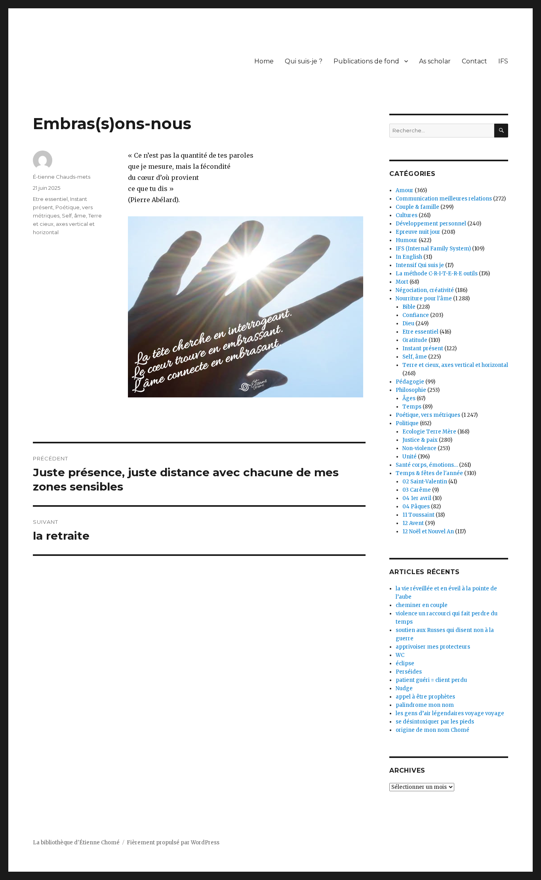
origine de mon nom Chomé (432, 730)
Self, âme (74, 215)
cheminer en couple (422, 605)
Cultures (406, 215)
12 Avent (413, 523)
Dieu (408, 323)
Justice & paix (420, 440)
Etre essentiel (50, 199)
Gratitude (414, 340)
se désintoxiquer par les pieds (435, 721)
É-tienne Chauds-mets (61, 177)
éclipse (405, 663)
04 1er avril (416, 498)
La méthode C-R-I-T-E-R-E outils (437, 273)
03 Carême (416, 490)
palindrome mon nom (425, 705)
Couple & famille (417, 207)
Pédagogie (410, 381)
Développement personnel (431, 223)
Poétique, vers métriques (428, 415)
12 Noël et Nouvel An (428, 531)
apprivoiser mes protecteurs (433, 646)
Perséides (409, 671)
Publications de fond (366, 61)
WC (400, 655)
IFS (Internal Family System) (433, 248)
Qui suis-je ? (303, 61)
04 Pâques (416, 506)
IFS (503, 61)
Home (264, 61)
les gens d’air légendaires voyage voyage (450, 713)
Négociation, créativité (425, 290)
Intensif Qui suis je (420, 265)
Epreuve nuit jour (418, 232)
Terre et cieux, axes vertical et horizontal (67, 223)
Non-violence (419, 448)
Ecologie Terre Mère (429, 431)
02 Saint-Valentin (424, 481)
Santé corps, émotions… (427, 465)
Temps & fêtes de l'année (429, 473)
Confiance (415, 315)
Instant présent (422, 348)
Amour (404, 190)
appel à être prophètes (425, 696)
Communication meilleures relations (444, 198)
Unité (409, 456)
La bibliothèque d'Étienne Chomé (76, 842)
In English (409, 257)
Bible (408, 307)
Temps (411, 406)
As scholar (435, 61)
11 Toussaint (418, 515)
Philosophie (411, 390)
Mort (402, 282)
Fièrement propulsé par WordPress (173, 842)
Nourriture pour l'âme (424, 298)
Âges (408, 398)
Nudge (404, 688)
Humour (406, 240)
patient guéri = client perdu (431, 680)
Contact (474, 61)
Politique (407, 423)
